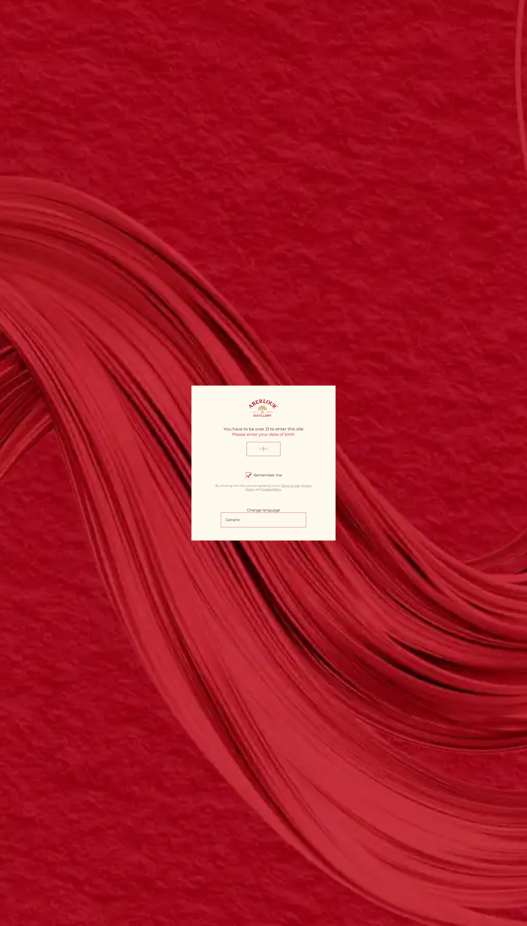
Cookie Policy (271, 489)
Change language (263, 510)
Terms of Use (290, 486)
